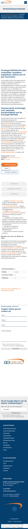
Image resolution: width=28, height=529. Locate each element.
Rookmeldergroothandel (11, 14)
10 (15, 275)
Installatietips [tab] (14, 194)
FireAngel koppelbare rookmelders (11, 248)
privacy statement (20, 346)
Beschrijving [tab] (14, 183)
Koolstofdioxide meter (9, 440)
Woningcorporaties (8, 461)
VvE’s (4, 463)
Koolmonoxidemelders (9, 431)
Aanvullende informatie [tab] (14, 189)
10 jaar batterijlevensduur (11, 206)
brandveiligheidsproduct (8, 152)
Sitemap (10, 521)
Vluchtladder (6, 445)
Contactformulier (20, 527)
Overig (5, 450)
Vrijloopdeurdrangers (8, 438)
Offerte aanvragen (10, 164)
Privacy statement (17, 521)
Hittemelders (6, 433)
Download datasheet (11, 172)
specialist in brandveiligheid (9, 253)
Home (2, 14)
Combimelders (7, 435)
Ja (15, 269)
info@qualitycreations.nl (9, 491)
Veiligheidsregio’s (8, 466)
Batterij (16, 272)
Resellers (5, 470)
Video (6, 168)
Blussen (5, 443)
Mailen (14, 527)
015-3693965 (6, 488)
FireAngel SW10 (22, 132)
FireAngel (7, 123)
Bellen (8, 527)
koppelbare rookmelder (16, 201)
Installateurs (6, 468)
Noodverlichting (7, 447)
